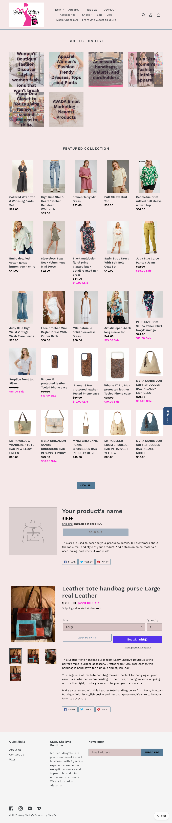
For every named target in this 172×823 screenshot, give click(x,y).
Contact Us (16, 754)
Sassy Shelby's (26, 815)
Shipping (67, 523)
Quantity (152, 620)
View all (86, 485)
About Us (15, 749)
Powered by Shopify (45, 815)
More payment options (138, 647)
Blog (12, 759)
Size (65, 620)
